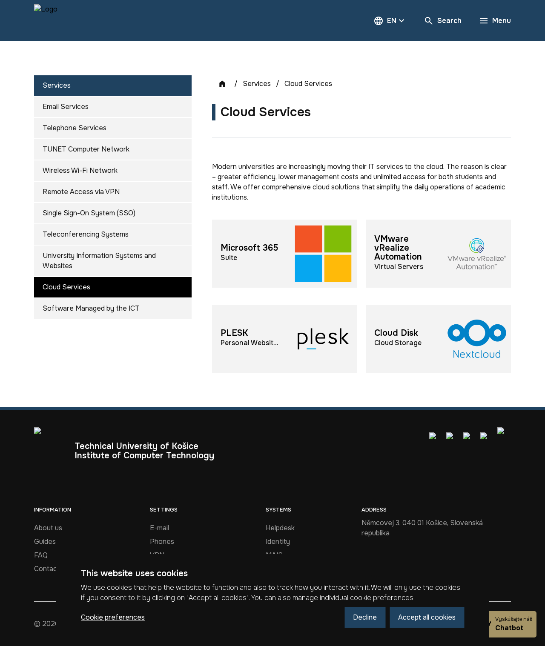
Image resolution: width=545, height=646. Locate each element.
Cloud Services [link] (308, 83)
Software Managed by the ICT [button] (91, 308)
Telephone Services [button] (74, 127)
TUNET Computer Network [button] (86, 149)
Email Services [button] (66, 106)
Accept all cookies (427, 617)
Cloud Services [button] (66, 287)
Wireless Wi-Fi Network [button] (80, 170)
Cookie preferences (113, 617)
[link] (45, 20)
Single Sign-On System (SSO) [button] (89, 213)
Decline (365, 617)
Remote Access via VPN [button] (81, 191)
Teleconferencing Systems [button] (86, 234)
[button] (390, 21)
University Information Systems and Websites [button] (99, 260)
